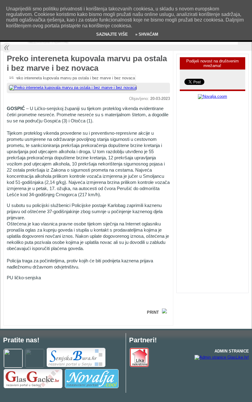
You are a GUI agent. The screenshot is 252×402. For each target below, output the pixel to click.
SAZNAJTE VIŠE (112, 34)
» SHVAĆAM (146, 34)
